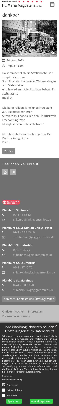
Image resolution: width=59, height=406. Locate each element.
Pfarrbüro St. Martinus (17, 280)
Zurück (8, 151)
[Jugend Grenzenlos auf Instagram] (13, 172)
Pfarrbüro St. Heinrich (17, 245)
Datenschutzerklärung (28, 371)
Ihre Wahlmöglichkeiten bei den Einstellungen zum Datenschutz (29, 329)
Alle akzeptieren (41, 401)
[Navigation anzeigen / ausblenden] (52, 4)
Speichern (14, 401)
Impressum (7, 376)
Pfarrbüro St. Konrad (16, 210)
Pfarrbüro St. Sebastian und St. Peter (27, 228)
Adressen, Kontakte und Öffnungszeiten (29, 299)
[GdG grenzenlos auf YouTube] (5, 172)
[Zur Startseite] (22, 4)
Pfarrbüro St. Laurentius (18, 263)
